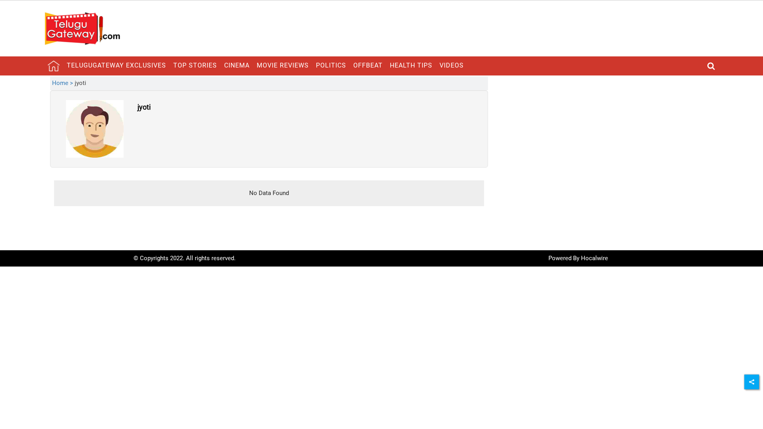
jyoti (144, 107)
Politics (331, 65)
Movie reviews (283, 65)
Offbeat (368, 65)
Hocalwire (594, 258)
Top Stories (195, 65)
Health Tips (411, 65)
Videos (452, 65)
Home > (63, 83)
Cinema (237, 65)
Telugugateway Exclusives (116, 65)
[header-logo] (82, 28)
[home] (53, 65)
